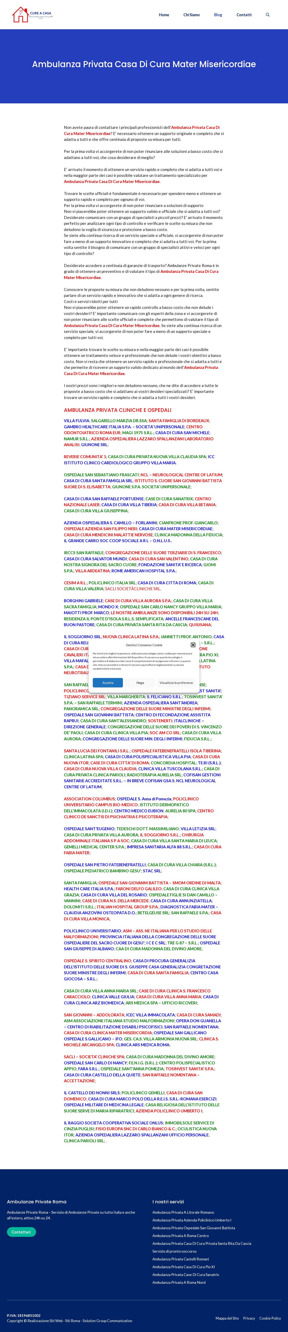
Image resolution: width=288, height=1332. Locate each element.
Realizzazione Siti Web (45, 1321)
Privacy (249, 1318)
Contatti (244, 14)
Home (164, 14)
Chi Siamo (191, 14)
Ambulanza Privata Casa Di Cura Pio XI (183, 1266)
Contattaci (21, 1232)
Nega (140, 683)
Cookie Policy (270, 1318)
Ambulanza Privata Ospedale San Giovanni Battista (193, 1227)
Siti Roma (72, 1321)
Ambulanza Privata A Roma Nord (179, 1282)
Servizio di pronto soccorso (174, 1251)
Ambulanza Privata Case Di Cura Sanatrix (185, 1274)
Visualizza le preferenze (176, 683)
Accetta (107, 683)
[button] (193, 645)
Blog (218, 14)
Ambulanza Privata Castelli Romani (180, 1259)
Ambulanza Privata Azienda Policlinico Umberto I (191, 1220)
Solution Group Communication (107, 1321)
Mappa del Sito (227, 1318)
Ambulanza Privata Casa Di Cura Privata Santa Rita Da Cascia (201, 1243)
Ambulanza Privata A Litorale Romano (183, 1212)
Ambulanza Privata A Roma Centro (180, 1235)
